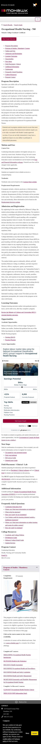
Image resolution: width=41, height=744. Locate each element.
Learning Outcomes (11, 56)
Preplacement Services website (10, 202)
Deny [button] (27, 733)
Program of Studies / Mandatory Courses (17, 48)
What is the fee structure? (12, 512)
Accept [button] (34, 733)
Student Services (10, 543)
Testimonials (9, 69)
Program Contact (10, 77)
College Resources (10, 74)
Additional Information (12, 67)
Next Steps (8, 61)
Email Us (4, 555)
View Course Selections (9, 39)
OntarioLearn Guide (11, 460)
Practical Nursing (10, 340)
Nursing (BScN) (10, 337)
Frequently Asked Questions (13, 72)
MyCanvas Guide (10, 458)
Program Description (11, 46)
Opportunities (9, 59)
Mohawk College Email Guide (14, 540)
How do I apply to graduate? (14, 528)
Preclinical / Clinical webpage (20, 470)
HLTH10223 (6, 479)
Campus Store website (30, 182)
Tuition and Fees (10, 51)
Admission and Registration (13, 53)
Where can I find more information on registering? (20, 509)
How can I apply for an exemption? (16, 514)
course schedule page (12, 643)
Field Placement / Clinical (13, 64)
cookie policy (7, 739)
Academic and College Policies (14, 535)
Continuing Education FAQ (13, 507)
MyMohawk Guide (11, 537)
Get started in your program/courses (16, 452)
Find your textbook (11, 455)
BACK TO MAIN (8, 5)
